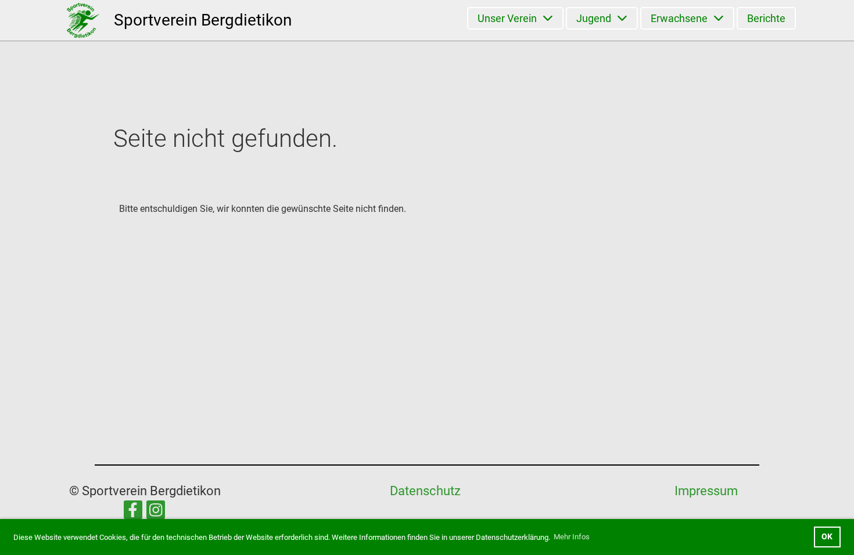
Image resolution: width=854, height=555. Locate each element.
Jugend (593, 18)
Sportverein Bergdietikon (203, 20)
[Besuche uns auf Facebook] (133, 513)
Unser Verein (507, 18)
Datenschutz (425, 490)
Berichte (766, 18)
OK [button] (827, 537)
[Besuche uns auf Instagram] (155, 513)
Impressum (706, 490)
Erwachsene (679, 18)
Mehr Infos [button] (572, 536)
